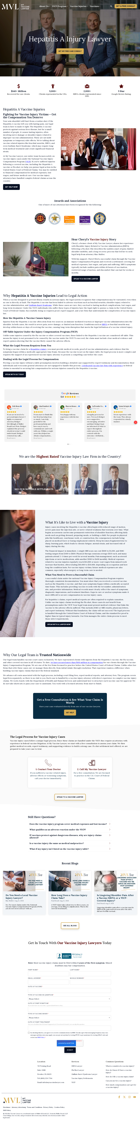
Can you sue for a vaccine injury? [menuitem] (118, 1081)
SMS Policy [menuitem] (7, 1110)
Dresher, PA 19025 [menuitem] (44, 1074)
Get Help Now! (11, 187)
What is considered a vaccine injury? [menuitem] (120, 1066)
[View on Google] (9, 407)
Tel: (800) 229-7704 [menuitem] (44, 1078)
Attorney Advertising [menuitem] (19, 1107)
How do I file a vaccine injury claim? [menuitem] (120, 1077)
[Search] (111, 6)
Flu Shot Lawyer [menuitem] (78, 1070)
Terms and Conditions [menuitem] (34, 1107)
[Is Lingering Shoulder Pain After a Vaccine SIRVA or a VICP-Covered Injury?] (115, 881)
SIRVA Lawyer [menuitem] (77, 1066)
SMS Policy (41, 1037)
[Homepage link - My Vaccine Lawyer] (17, 1104)
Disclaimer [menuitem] (7, 1107)
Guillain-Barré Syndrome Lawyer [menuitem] (84, 1074)
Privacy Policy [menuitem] (48, 1107)
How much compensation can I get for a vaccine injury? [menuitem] (121, 1086)
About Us (43, 6)
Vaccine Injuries (78, 6)
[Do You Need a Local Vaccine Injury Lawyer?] (24, 881)
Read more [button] (11, 438)
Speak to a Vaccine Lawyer (86, 279)
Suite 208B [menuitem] (41, 1070)
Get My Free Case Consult (70, 51)
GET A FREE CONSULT (125, 6)
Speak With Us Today (14, 374)
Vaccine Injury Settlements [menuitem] (82, 1078)
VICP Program (59, 6)
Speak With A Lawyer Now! (59, 624)
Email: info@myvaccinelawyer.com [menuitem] (50, 1082)
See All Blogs (70, 926)
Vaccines (94, 6)
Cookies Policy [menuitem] (59, 1107)
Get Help (70, 713)
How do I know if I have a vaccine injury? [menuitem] (119, 1071)
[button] (4, 422)
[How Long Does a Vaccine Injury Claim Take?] (70, 881)
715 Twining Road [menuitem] (44, 1066)
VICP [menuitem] (73, 1082)
